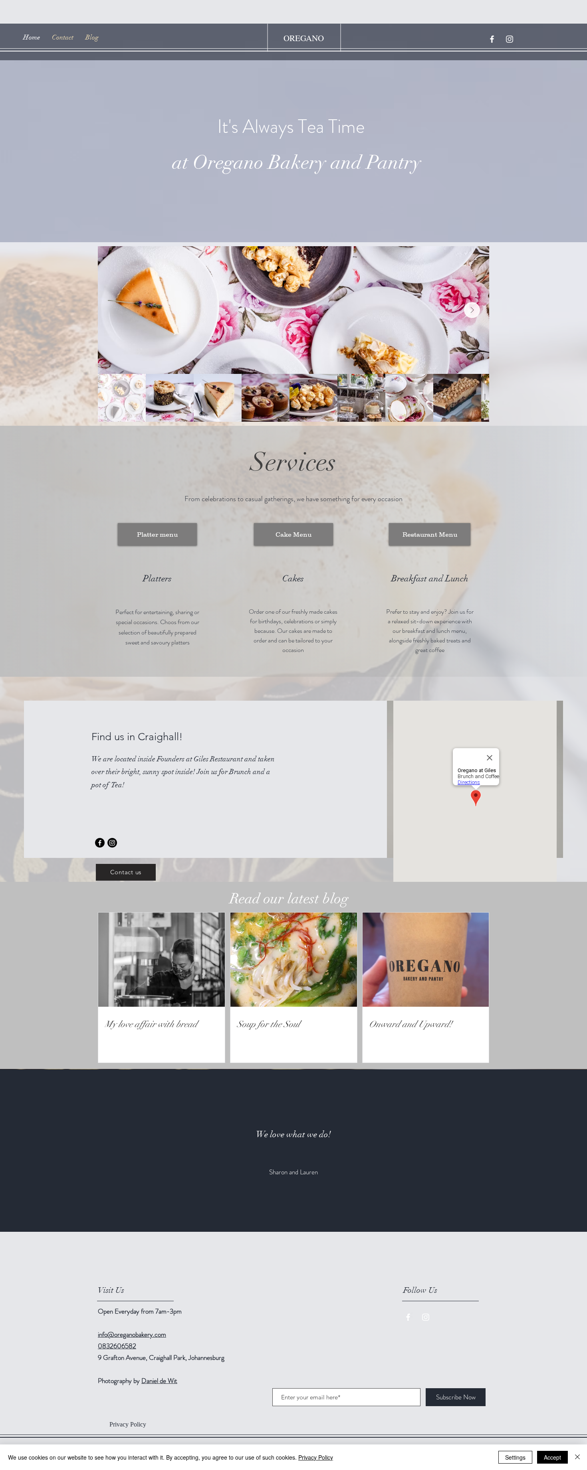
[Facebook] (100, 843)
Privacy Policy (315, 1457)
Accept (552, 1457)
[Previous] (45, 1150)
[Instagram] (112, 843)
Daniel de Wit (159, 1380)
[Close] (577, 1457)
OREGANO (304, 37)
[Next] (542, 1150)
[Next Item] (472, 310)
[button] (127, 1424)
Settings (515, 1457)
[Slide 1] (293, 1212)
